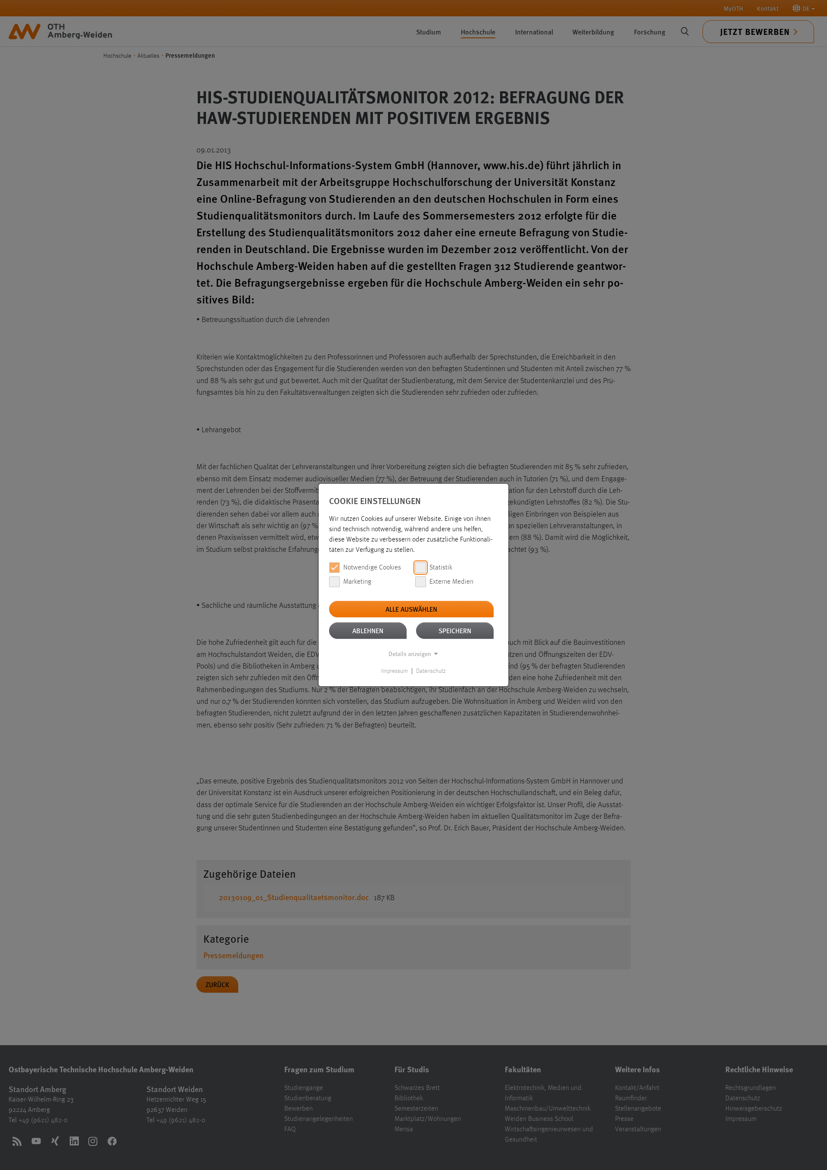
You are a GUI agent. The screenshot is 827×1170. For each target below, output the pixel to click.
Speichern (454, 630)
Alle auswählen (411, 609)
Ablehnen (367, 630)
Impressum (394, 671)
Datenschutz (431, 671)
